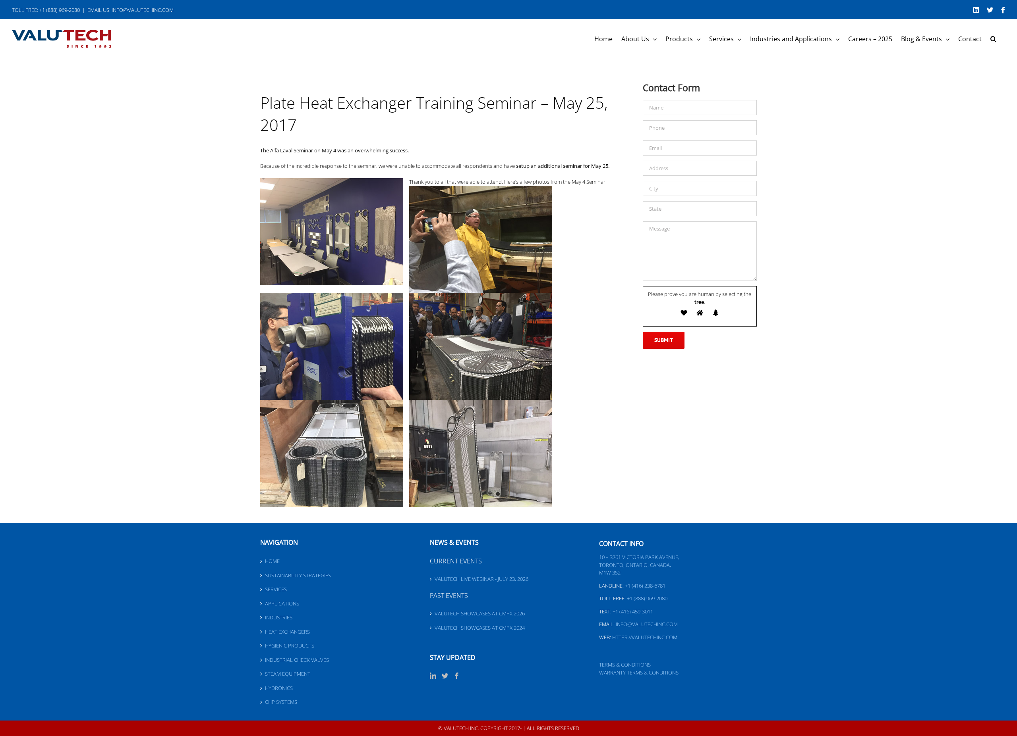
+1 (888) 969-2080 (647, 598)
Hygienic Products (289, 645)
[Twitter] (445, 676)
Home (272, 561)
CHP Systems (281, 701)
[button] (993, 39)
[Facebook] (457, 676)
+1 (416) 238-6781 (645, 585)
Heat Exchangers (287, 631)
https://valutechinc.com (644, 637)
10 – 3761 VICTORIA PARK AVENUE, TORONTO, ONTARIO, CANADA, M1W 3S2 (639, 564)
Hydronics (279, 688)
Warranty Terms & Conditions (639, 672)
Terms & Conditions (625, 664)
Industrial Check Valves (297, 659)
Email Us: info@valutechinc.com (130, 9)
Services (276, 589)
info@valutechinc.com (647, 624)
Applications (282, 603)
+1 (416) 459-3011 (633, 611)
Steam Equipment (287, 673)
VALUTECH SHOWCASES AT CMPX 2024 (480, 627)
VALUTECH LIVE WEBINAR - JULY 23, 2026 (481, 578)
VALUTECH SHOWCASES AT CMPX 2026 (480, 613)
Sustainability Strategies (298, 575)
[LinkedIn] (433, 676)
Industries (278, 617)
